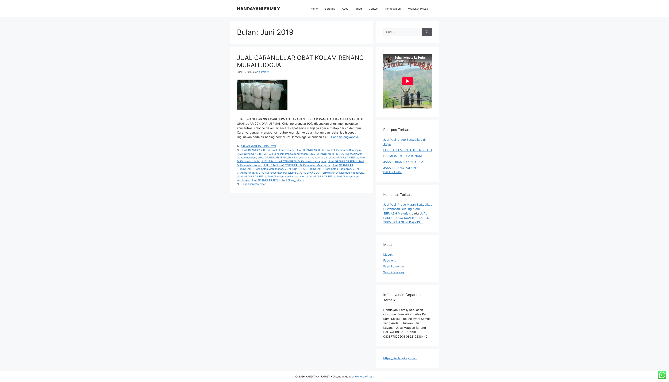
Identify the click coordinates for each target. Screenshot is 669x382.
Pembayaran (393, 8)
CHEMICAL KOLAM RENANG (403, 156)
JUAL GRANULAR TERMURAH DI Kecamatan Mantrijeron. (296, 165)
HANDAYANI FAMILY (258, 8)
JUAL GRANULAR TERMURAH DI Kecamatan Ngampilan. (318, 168)
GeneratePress (364, 376)
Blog (359, 8)
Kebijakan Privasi (418, 8)
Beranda (330, 8)
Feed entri (390, 260)
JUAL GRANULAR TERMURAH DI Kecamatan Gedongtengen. (272, 153)
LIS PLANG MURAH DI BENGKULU (407, 150)
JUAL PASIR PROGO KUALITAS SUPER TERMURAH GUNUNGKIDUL (406, 218)
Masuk (388, 254)
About (345, 8)
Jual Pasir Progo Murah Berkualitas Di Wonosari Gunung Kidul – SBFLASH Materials (407, 209)
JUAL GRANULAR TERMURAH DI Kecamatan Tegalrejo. (331, 172)
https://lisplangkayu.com (400, 358)
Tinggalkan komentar (253, 183)
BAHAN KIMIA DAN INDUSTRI (258, 146)
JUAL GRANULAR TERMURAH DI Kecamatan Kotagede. (293, 161)
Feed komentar (393, 266)
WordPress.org (393, 272)
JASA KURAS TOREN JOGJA (403, 162)
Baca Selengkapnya (345, 137)
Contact (373, 8)
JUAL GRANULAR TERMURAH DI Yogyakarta (277, 180)
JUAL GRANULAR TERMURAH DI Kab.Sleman (267, 150)
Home (314, 8)
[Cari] (427, 32)
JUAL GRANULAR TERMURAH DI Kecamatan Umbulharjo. (271, 176)
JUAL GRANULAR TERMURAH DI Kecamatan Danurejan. (328, 150)
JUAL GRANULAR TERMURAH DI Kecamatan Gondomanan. (293, 157)
